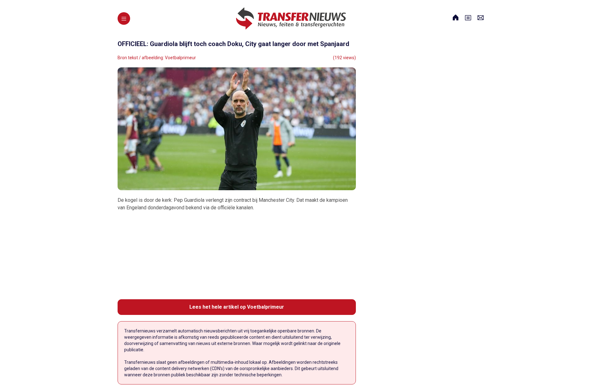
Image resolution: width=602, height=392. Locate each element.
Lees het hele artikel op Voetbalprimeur (236, 307)
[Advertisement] (237, 255)
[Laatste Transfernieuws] (291, 18)
